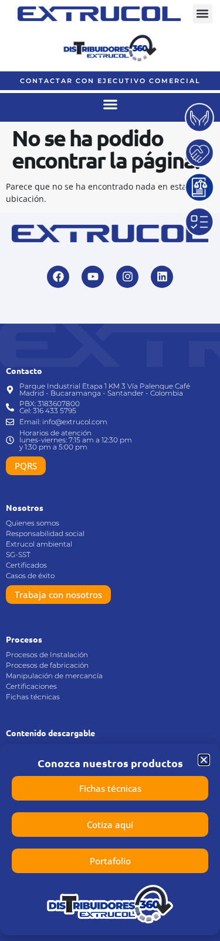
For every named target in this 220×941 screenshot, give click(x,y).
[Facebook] (58, 277)
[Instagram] (127, 277)
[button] (202, 13)
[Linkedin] (162, 277)
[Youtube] (93, 277)
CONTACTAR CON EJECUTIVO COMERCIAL (110, 81)
